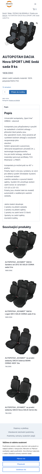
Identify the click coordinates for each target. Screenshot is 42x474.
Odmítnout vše (21, 469)
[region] (21, 456)
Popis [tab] (6, 107)
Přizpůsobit (21, 464)
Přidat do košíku (18, 92)
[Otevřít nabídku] (35, 4)
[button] (37, 23)
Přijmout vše (21, 458)
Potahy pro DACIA (14, 100)
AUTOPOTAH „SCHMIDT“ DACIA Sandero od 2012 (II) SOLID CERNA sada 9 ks (19, 264)
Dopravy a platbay (21, 428)
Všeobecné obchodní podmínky (21, 432)
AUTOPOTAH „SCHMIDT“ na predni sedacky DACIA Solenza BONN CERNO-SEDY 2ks (19, 360)
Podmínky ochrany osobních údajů (21, 436)
